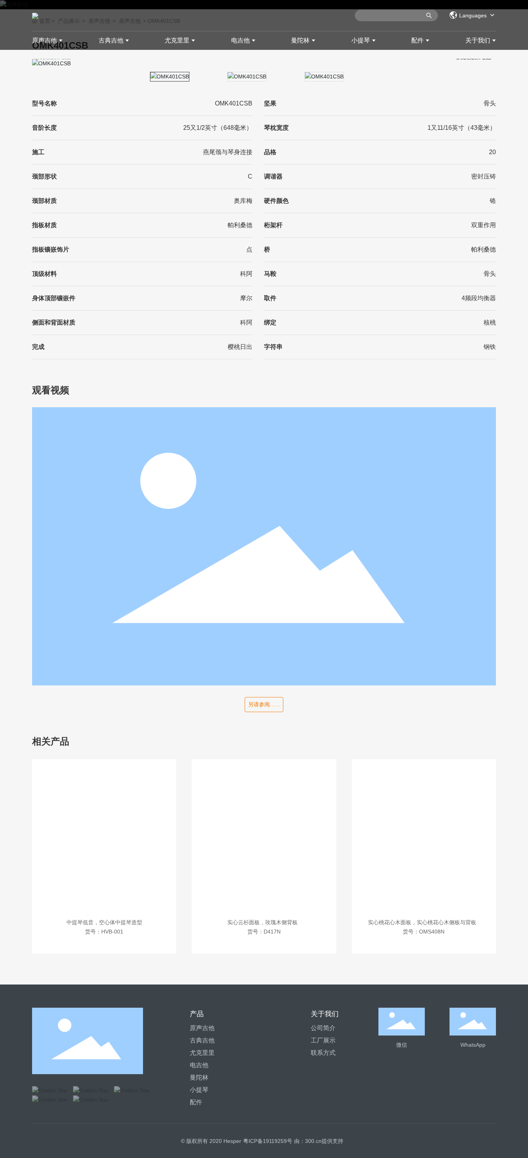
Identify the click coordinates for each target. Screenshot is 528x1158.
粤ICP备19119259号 (267, 1141)
